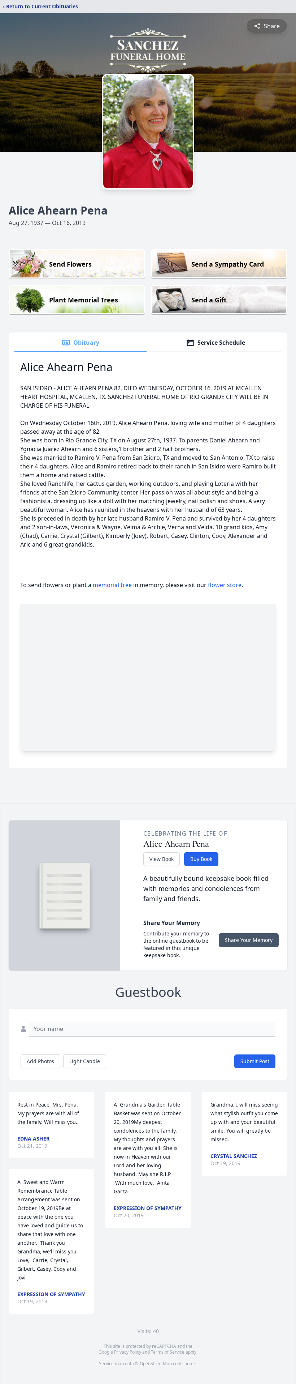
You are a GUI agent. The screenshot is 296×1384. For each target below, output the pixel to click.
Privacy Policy (127, 1352)
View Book (161, 859)
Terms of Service (167, 1352)
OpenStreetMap (156, 1363)
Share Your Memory (249, 940)
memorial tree (112, 585)
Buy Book (201, 859)
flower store (224, 585)
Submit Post (254, 1061)
